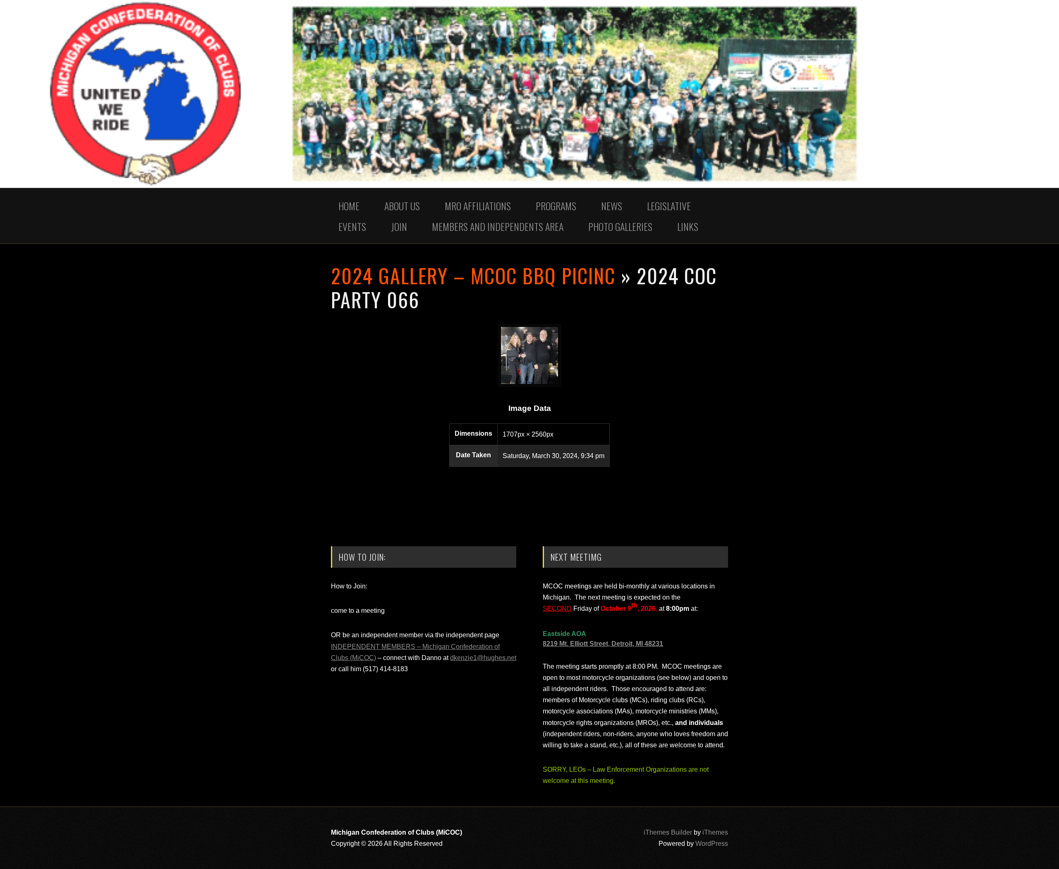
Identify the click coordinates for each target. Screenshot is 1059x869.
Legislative (669, 205)
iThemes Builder (668, 832)
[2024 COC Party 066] (529, 384)
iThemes (715, 832)
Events (352, 226)
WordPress (711, 843)
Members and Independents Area (497, 226)
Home (348, 205)
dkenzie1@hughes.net (483, 657)
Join (399, 226)
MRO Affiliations (478, 205)
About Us (402, 205)
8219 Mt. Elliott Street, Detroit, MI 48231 (603, 643)
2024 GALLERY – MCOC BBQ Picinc (473, 275)
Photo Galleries (620, 226)
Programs (556, 205)
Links (687, 226)
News (611, 205)
